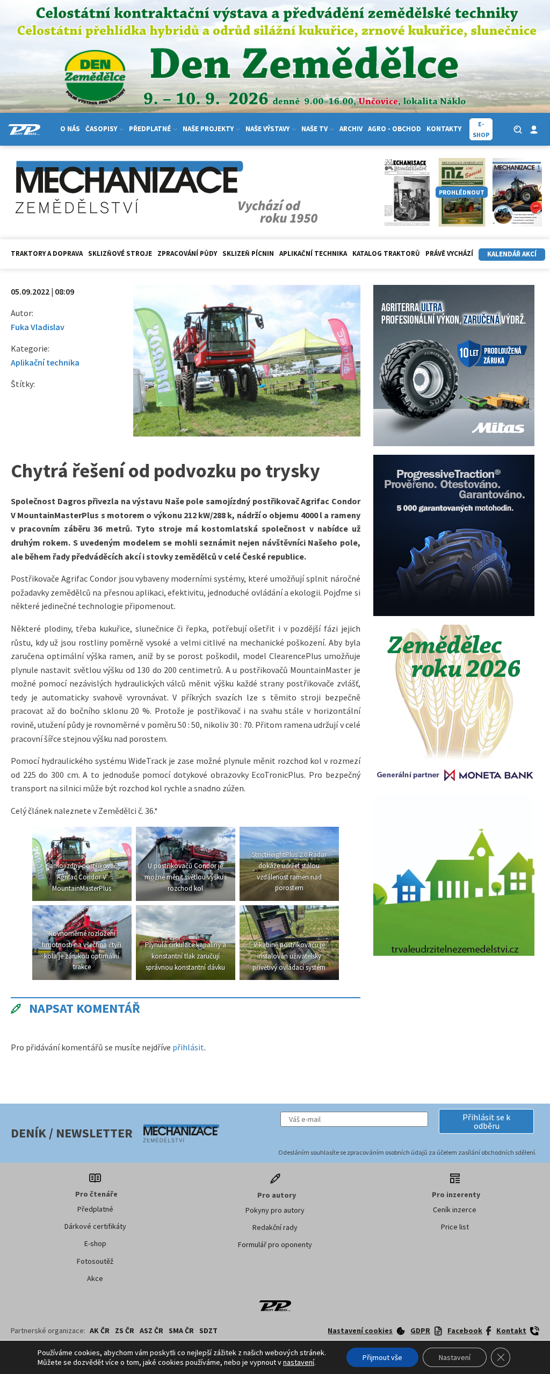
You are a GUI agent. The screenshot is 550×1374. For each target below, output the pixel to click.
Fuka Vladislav (37, 326)
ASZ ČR (151, 1330)
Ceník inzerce (454, 1209)
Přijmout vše (382, 1357)
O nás (70, 128)
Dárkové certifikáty (95, 1226)
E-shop (95, 1243)
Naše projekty (208, 128)
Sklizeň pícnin (248, 253)
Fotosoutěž (95, 1261)
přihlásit (188, 1047)
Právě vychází (449, 253)
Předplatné (95, 1209)
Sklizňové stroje (120, 253)
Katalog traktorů (386, 253)
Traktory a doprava (47, 253)
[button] (486, 1121)
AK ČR (100, 1330)
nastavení (298, 1362)
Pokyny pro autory (275, 1210)
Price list (455, 1227)
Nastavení (455, 1357)
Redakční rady (275, 1227)
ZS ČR (124, 1330)
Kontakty (443, 128)
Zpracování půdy (187, 253)
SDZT (208, 1330)
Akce (95, 1278)
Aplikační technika (313, 253)
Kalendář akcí (512, 254)
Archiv (351, 128)
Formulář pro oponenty (275, 1244)
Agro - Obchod (394, 128)
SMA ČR (181, 1330)
